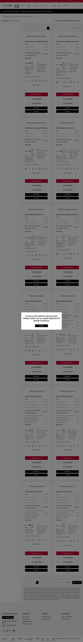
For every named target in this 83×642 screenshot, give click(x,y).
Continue (41, 325)
